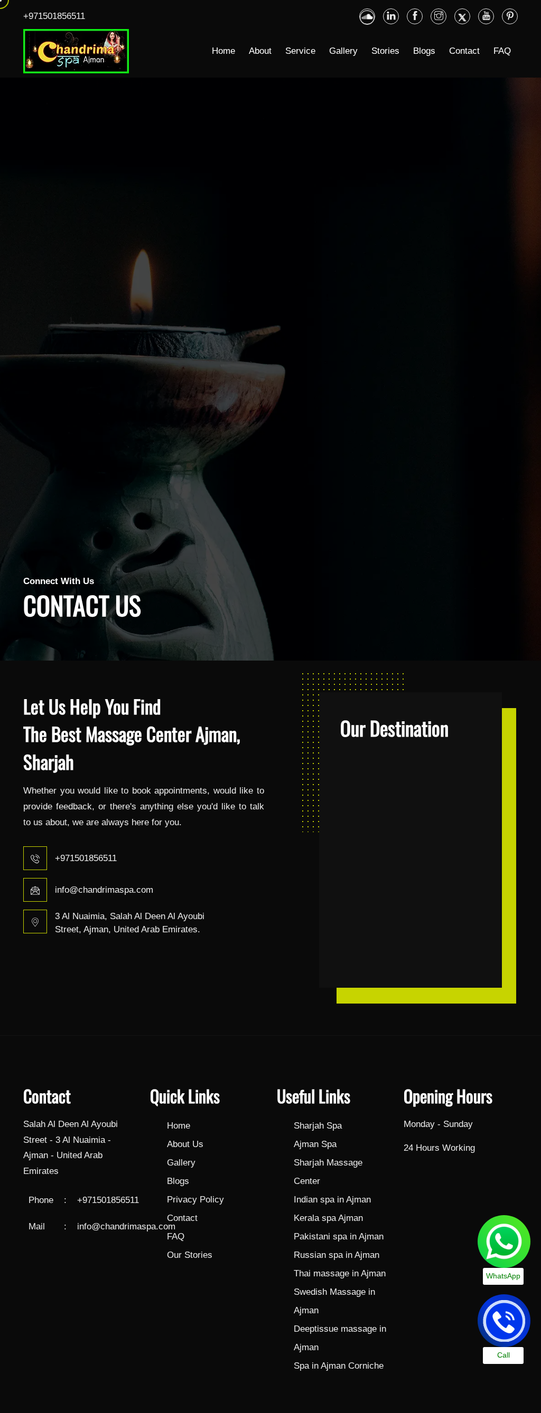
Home (223, 51)
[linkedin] (367, 16)
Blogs (424, 51)
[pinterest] (510, 16)
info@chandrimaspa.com (104, 890)
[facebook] (415, 16)
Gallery (343, 51)
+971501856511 (54, 16)
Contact (464, 51)
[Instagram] (438, 16)
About (260, 51)
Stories (385, 51)
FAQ (502, 51)
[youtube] (486, 16)
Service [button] (300, 51)
